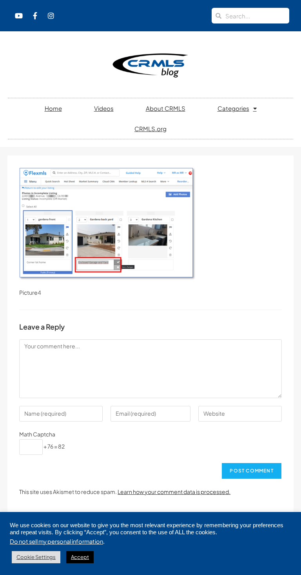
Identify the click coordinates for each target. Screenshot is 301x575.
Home (53, 108)
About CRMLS (165, 108)
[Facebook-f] (35, 16)
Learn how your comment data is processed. (174, 491)
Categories (233, 108)
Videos (104, 108)
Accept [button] (80, 557)
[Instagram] (51, 16)
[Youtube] (19, 16)
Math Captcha (37, 434)
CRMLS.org (150, 128)
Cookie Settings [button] (36, 557)
